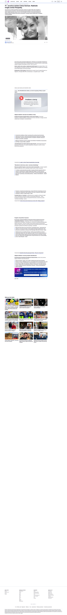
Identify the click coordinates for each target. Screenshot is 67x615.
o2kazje (17, 1)
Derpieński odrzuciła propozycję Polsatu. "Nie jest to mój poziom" (31, 252)
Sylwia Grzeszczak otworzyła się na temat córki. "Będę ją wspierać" (32, 200)
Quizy (21, 1)
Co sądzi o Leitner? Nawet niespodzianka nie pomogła (29, 162)
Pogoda (30, 1)
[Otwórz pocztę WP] (52, 1)
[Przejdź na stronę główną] (6, 2)
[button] (55, 1)
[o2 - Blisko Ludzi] (9, 1)
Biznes (34, 1)
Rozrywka (25, 1)
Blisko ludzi (13, 1)
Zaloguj (58, 1)
